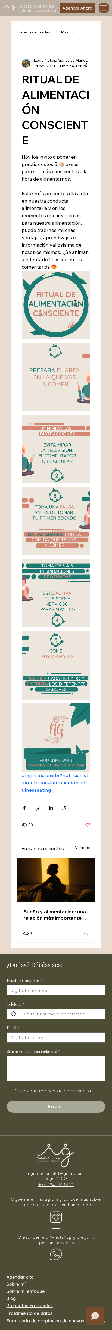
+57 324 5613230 (56, 1184)
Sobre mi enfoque (26, 1291)
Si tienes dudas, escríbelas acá (33, 1051)
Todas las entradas (33, 32)
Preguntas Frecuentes (30, 1305)
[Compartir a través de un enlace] (64, 808)
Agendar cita (20, 1277)
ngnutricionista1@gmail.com (56, 1173)
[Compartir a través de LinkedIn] (51, 808)
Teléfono (16, 1004)
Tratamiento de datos (29, 1313)
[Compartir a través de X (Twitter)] (37, 808)
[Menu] (104, 8)
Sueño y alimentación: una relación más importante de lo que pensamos (54, 914)
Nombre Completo (24, 980)
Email (13, 1028)
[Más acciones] (87, 63)
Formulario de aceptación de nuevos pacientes (56, 1320)
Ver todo (83, 847)
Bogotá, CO (56, 1178)
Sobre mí (16, 1284)
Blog (11, 1298)
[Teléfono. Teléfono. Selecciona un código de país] (15, 1014)
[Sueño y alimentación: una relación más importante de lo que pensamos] (56, 880)
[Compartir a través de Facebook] (24, 808)
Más (65, 32)
